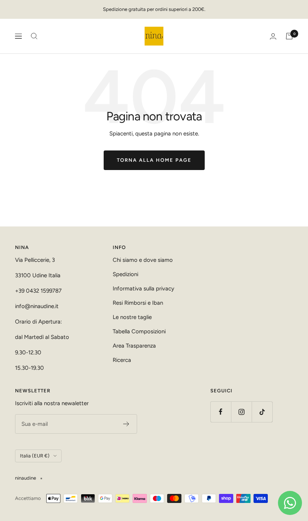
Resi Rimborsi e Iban (138, 302)
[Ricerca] (34, 36)
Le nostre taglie (132, 317)
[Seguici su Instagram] (241, 411)
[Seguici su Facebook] (220, 411)
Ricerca (122, 360)
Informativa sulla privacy (143, 288)
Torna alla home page (154, 160)
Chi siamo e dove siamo (143, 260)
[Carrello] (289, 36)
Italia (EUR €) (35, 456)
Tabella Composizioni (139, 331)
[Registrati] (126, 424)
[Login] (273, 36)
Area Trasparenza (134, 345)
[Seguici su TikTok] (262, 411)
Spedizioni (125, 274)
